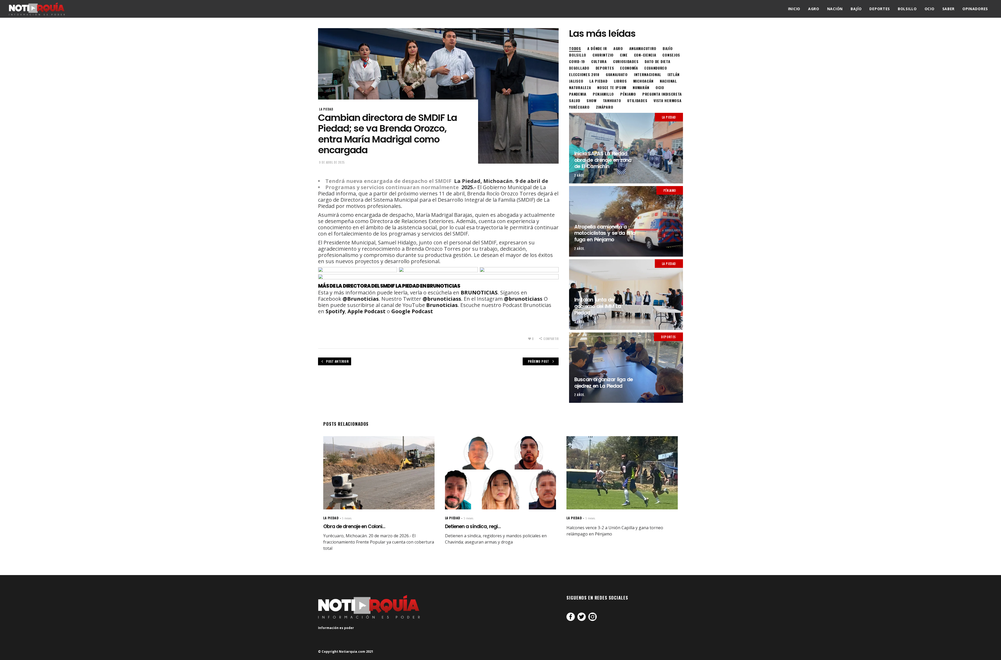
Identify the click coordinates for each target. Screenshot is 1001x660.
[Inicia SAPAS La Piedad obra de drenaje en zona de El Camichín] (626, 148)
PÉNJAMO (669, 190)
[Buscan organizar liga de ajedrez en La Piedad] (626, 367)
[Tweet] (581, 617)
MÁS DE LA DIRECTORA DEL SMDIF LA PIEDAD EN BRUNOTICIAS (389, 285)
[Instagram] (592, 617)
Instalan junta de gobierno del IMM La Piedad (597, 306)
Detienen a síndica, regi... (473, 526)
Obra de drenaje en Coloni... (354, 526)
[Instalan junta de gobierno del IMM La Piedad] (626, 294)
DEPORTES (668, 337)
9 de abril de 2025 (332, 162)
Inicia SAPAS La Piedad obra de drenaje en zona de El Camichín (602, 160)
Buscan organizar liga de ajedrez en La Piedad (603, 383)
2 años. (579, 175)
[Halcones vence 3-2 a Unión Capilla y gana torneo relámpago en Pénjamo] (622, 472)
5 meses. (347, 518)
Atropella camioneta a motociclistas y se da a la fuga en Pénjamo (604, 233)
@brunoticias (522, 298)
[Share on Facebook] (570, 617)
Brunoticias (442, 305)
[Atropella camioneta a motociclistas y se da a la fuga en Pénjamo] (626, 221)
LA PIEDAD (326, 109)
